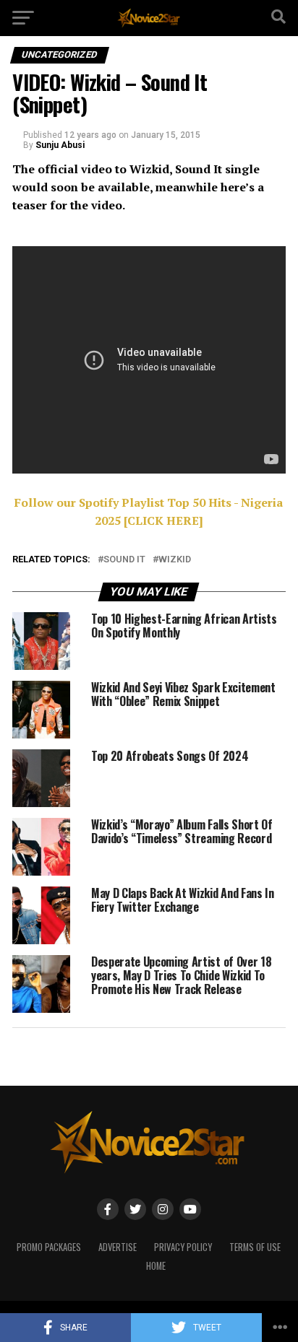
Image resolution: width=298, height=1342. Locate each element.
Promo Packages (49, 1247)
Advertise (117, 1247)
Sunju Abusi (60, 145)
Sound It (124, 560)
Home (156, 1266)
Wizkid (174, 560)
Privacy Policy (183, 1247)
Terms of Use (255, 1247)
